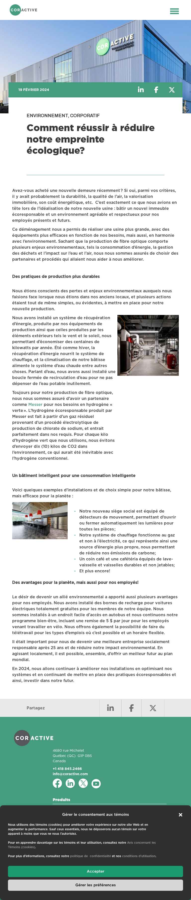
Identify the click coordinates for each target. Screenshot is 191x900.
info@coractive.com (70, 774)
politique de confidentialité (90, 856)
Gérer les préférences (95, 885)
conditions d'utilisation (138, 856)
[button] (180, 814)
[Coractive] (23, 10)
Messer (35, 405)
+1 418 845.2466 (67, 769)
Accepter (95, 871)
